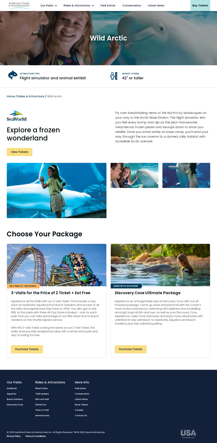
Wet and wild (42, 399)
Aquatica (11, 393)
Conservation (131, 5)
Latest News (156, 5)
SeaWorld (12, 388)
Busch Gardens (15, 399)
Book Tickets (81, 404)
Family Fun (40, 404)
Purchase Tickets (27, 349)
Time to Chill (42, 410)
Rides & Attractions (77, 5)
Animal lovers (42, 415)
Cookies (79, 410)
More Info (82, 382)
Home (11, 96)
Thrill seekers (42, 393)
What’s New (41, 388)
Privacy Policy (14, 436)
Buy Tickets (200, 5)
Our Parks (46, 5)
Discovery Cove (15, 404)
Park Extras (108, 5)
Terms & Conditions (35, 436)
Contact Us (81, 415)
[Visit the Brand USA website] (188, 437)
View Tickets (19, 152)
